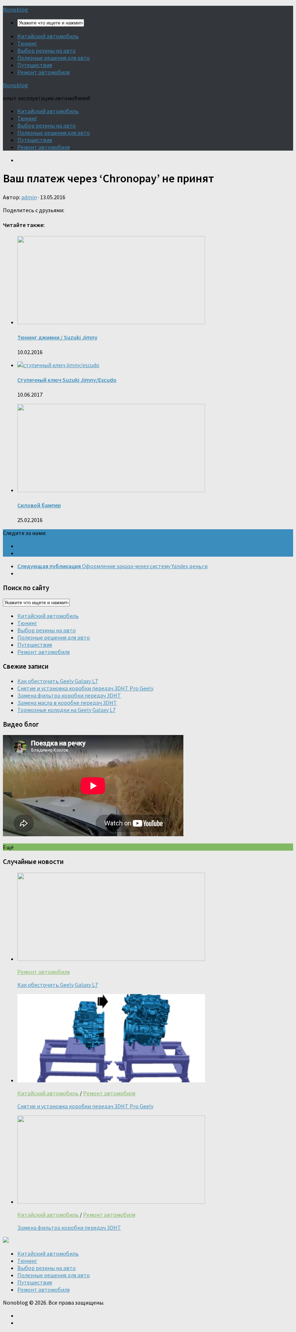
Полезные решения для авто (53, 57)
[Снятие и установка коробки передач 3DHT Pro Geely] (111, 1080)
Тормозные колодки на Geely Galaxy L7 (66, 709)
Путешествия (34, 64)
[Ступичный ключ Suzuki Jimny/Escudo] (58, 365)
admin (29, 197)
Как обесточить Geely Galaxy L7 (57, 681)
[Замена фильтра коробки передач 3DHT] (111, 1201)
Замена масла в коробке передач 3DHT (67, 702)
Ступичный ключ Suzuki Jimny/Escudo (67, 379)
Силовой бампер (39, 505)
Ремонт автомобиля (43, 72)
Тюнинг (27, 43)
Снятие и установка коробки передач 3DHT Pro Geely (85, 688)
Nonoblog (15, 9)
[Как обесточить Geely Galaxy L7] (111, 958)
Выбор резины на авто (46, 50)
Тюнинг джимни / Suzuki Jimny (57, 337)
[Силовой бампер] (111, 490)
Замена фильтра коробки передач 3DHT (69, 695)
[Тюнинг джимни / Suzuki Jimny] (111, 322)
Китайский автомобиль (48, 36)
